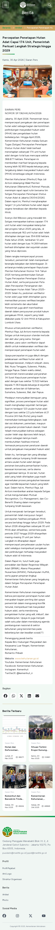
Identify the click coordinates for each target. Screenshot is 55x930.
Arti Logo (7, 873)
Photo (5, 900)
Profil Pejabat (8, 868)
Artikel (18, 27)
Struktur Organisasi (12, 879)
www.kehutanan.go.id (26, 658)
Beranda (6, 27)
